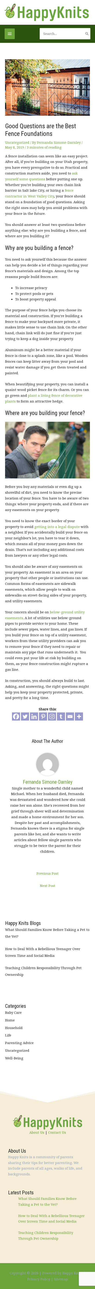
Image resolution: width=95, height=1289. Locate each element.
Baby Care (13, 1012)
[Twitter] (25, 716)
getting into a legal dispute (57, 526)
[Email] (70, 716)
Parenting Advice (19, 1042)
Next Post (47, 885)
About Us (36, 1132)
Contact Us (57, 1132)
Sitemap (61, 1279)
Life (8, 1035)
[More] (79, 716)
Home (10, 1020)
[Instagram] (52, 716)
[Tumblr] (61, 716)
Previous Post (47, 873)
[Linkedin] (34, 716)
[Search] (87, 33)
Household (14, 1027)
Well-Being (14, 1058)
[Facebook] (16, 716)
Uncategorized (17, 142)
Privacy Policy (38, 1279)
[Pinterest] (43, 716)
